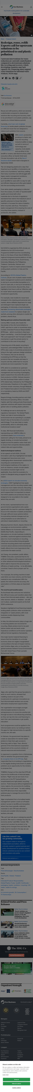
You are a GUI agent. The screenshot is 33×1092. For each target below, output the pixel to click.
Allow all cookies (16, 1083)
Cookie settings (16, 1087)
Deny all (16, 1079)
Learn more (6, 1074)
